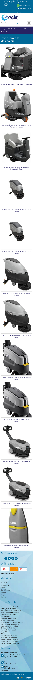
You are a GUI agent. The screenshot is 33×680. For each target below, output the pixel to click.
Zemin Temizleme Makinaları (10, 607)
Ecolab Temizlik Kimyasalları (10, 612)
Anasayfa (3, 29)
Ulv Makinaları (5, 616)
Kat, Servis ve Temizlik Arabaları (11, 610)
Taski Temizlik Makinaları (9, 637)
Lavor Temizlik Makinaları (9, 636)
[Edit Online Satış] (23, 569)
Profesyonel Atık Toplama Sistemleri (12, 622)
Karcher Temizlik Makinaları (10, 639)
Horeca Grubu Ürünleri (8, 630)
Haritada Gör (5, 670)
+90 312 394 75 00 (26, 2)
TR (20, 12)
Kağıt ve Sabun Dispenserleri (10, 624)
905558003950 (25, 5)
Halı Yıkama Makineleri (8, 618)
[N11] (5, 569)
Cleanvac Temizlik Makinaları (10, 643)
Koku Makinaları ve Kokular (10, 626)
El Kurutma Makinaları (8, 628)
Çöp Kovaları (5, 634)
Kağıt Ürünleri (5, 632)
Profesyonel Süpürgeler (8, 609)
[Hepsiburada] (14, 569)
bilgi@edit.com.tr (25, 9)
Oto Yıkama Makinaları (8, 614)
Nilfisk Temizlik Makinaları (9, 641)
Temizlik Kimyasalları (7, 620)
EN (18, 12)
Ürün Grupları (12, 29)
